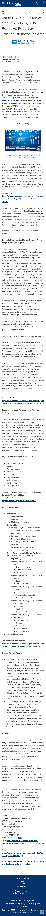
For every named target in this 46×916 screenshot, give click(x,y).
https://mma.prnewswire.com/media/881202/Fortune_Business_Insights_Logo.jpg (23, 862)
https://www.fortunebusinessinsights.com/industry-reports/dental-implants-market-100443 (23, 499)
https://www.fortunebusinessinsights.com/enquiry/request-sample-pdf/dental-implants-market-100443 (23, 199)
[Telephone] (37, 3)
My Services (22, 886)
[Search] (43, 3)
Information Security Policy (15, 903)
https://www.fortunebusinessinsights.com (26, 843)
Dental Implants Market (12, 100)
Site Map (31, 903)
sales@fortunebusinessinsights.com (22, 840)
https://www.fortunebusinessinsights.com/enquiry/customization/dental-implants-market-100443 (23, 645)
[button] (23, 42)
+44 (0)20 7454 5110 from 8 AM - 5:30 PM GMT (22, 892)
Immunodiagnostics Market (17, 701)
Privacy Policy (29, 901)
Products (23, 881)
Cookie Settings (23, 906)
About (23, 884)
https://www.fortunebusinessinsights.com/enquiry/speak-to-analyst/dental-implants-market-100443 (23, 402)
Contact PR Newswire (23, 878)
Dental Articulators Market (17, 679)
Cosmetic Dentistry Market (17, 659)
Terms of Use (16, 901)
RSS (38, 903)
